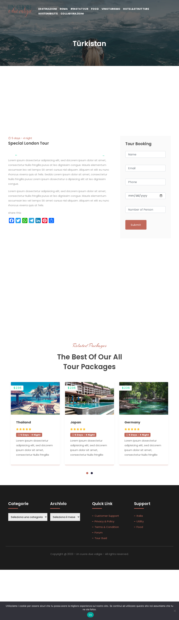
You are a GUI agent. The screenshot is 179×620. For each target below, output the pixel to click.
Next (101, 152)
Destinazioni (47, 9)
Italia (140, 516)
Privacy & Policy (104, 521)
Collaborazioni (72, 13)
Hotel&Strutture (136, 9)
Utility (140, 521)
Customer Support (107, 516)
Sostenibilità (48, 13)
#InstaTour (79, 9)
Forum (99, 532)
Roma (64, 9)
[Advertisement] (89, 92)
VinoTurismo (111, 9)
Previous (13, 152)
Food (95, 9)
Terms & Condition (107, 527)
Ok (90, 614)
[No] (174, 610)
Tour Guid (101, 538)
